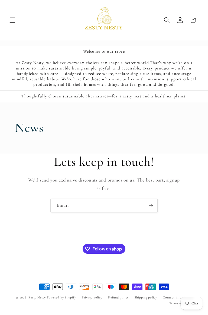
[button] (12, 20)
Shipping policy (145, 297)
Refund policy (118, 297)
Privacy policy (92, 297)
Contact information (178, 297)
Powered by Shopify (61, 297)
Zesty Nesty (37, 297)
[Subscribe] (150, 206)
